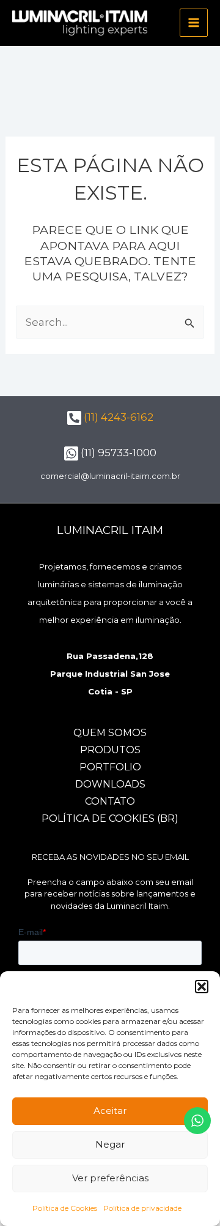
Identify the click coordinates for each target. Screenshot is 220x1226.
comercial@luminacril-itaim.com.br (110, 476)
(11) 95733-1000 (117, 452)
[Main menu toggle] (194, 23)
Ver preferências (110, 1178)
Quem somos (110, 733)
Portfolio (110, 767)
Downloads (110, 784)
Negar (110, 1144)
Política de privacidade (142, 1208)
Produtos (110, 750)
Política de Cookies (64, 1208)
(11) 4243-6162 (117, 417)
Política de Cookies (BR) (110, 818)
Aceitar (110, 1110)
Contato (110, 801)
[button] (202, 986)
